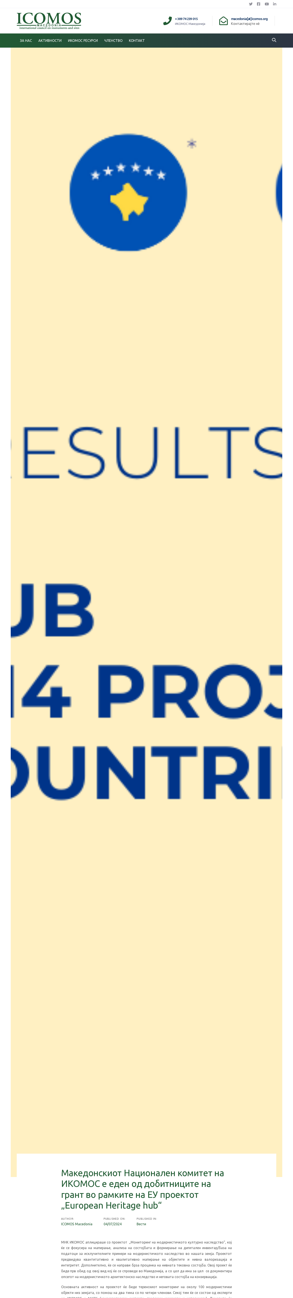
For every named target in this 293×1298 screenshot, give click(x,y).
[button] (274, 40)
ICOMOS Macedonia (76, 1224)
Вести (141, 1224)
